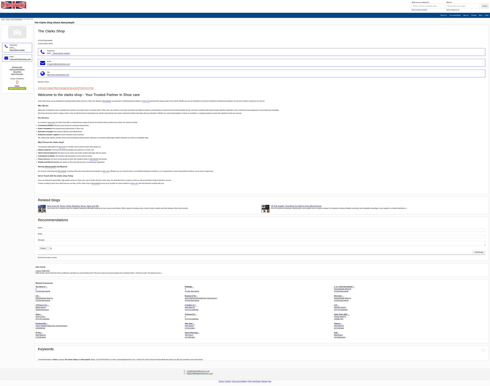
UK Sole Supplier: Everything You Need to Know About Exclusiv (296, 206)
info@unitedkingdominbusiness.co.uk (200, 373)
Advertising (256, 381)
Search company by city (452, 9)
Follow (17, 86)
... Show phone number (60, 53)
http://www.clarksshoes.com (58, 75)
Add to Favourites (17, 74)
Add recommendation (17, 69)
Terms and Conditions (239, 381)
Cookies (228, 381)
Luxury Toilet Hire (43, 271)
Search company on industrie (419, 9)
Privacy (221, 381)
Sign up (466, 15)
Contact (473, 15)
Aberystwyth (107, 101)
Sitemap (264, 381)
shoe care (146, 101)
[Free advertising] (13, 5)
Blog (480, 15)
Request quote (17, 67)
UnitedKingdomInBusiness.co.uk (198, 371)
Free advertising (455, 15)
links (269, 381)
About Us (443, 15)
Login (487, 15)
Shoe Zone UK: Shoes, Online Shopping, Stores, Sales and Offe (73, 206)
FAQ (249, 381)
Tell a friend (17, 72)
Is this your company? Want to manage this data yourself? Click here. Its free (66, 88)
